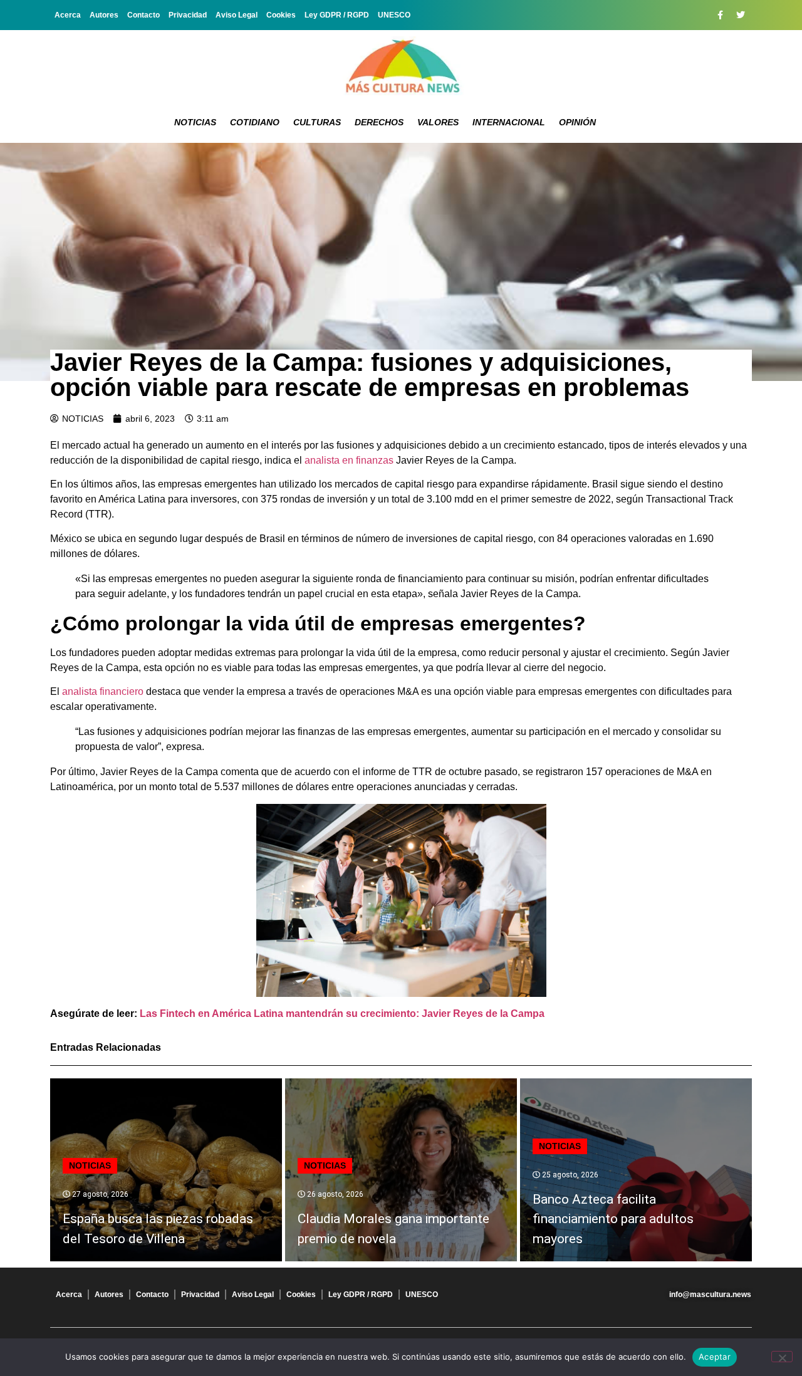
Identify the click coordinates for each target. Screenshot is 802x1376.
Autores (104, 15)
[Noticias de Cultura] (401, 65)
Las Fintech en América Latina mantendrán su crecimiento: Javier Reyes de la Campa (342, 1013)
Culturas (317, 122)
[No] (782, 1356)
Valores (438, 122)
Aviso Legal (237, 15)
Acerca (68, 15)
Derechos (379, 122)
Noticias (195, 122)
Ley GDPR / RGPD (337, 15)
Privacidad (188, 15)
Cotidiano (254, 122)
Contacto (143, 15)
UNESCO (394, 15)
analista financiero (102, 691)
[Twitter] (740, 15)
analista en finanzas (349, 460)
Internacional (508, 122)
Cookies (281, 15)
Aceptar (715, 1357)
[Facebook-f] (720, 15)
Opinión (577, 122)
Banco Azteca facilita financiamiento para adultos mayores (613, 1219)
